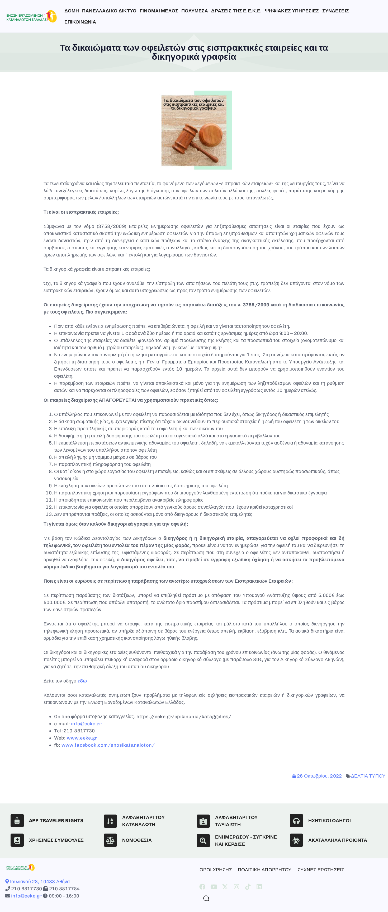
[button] (204, 898)
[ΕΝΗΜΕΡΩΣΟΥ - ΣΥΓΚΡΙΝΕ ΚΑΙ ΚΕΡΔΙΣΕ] (203, 840)
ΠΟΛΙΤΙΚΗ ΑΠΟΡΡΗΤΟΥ (265, 870)
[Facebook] (202, 887)
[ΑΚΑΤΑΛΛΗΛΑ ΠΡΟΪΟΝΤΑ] (296, 840)
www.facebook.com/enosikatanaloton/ (108, 745)
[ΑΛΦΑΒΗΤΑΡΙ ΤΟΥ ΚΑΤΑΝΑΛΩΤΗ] (110, 821)
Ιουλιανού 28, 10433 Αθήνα (39, 882)
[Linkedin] (259, 887)
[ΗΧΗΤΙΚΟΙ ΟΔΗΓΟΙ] (296, 820)
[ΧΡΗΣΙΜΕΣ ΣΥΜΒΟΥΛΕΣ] (17, 840)
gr (94, 738)
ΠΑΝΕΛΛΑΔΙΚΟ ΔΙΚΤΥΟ (109, 11)
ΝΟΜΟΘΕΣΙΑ (137, 840)
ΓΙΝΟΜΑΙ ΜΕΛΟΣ (159, 11)
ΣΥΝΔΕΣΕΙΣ (335, 11)
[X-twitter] (225, 887)
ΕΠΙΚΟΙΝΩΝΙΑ (80, 22)
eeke (85, 738)
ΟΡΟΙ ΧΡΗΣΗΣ (216, 870)
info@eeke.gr (86, 724)
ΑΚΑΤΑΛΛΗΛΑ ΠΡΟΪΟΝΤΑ (337, 840)
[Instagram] (237, 887)
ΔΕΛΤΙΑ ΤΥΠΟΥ (368, 776)
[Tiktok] (248, 887)
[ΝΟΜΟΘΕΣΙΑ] (110, 840)
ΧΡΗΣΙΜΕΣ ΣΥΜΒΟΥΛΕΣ (56, 840)
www (73, 738)
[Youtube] (214, 887)
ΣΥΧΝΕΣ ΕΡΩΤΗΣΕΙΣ (320, 870)
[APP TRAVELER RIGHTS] (17, 820)
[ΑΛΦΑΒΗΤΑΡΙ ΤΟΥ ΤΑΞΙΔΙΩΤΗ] (203, 821)
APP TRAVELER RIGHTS (56, 821)
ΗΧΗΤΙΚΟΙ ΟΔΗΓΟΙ (329, 821)
